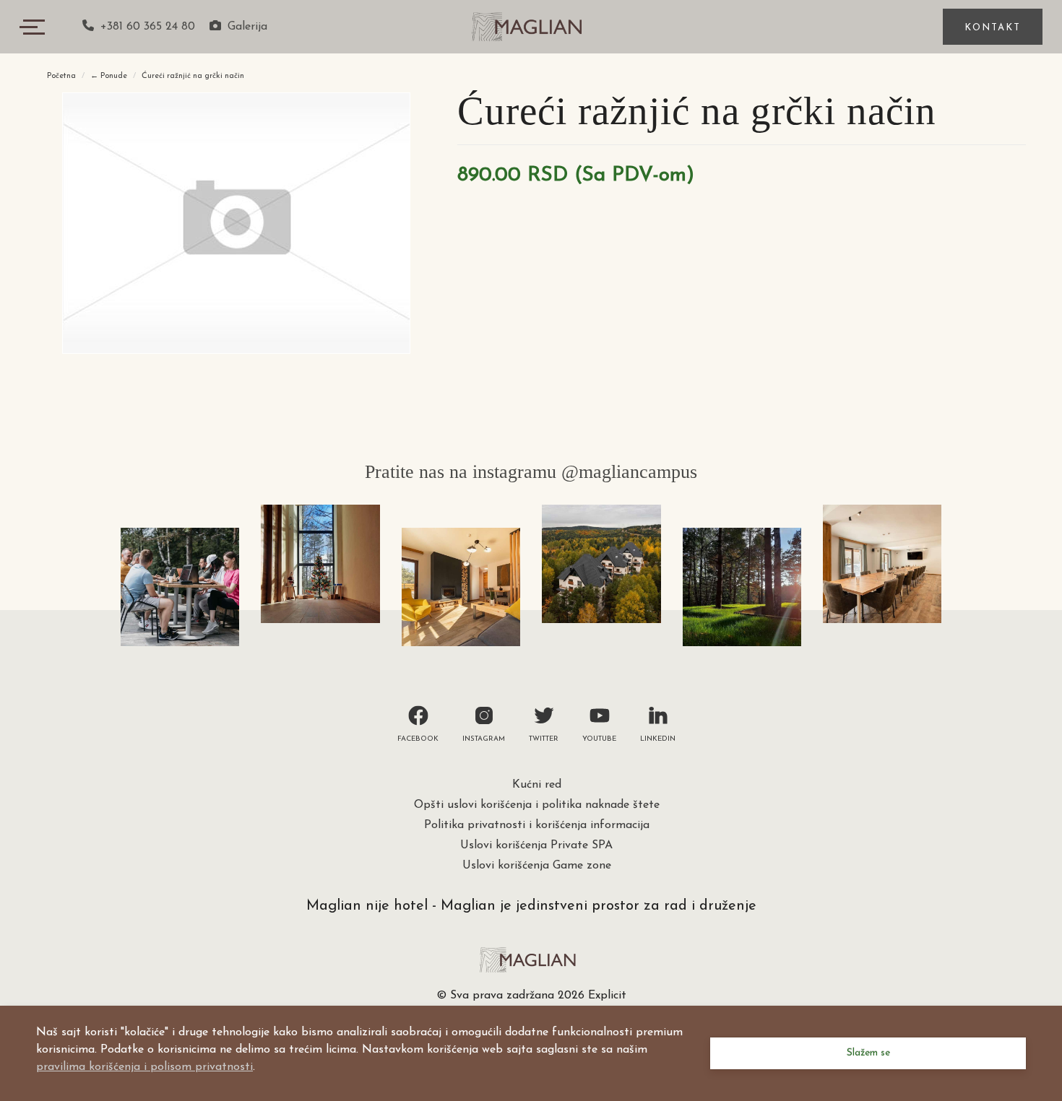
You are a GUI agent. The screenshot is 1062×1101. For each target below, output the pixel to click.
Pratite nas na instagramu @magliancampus (531, 471)
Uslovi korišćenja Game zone (536, 865)
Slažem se (868, 1053)
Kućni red (536, 785)
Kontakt (992, 27)
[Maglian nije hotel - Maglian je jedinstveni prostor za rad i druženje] (531, 25)
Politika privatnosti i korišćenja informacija (536, 825)
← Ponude (108, 76)
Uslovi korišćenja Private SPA (536, 845)
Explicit (607, 995)
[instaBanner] (180, 587)
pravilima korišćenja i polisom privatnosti (144, 1067)
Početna (61, 76)
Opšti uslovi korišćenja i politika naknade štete (537, 805)
